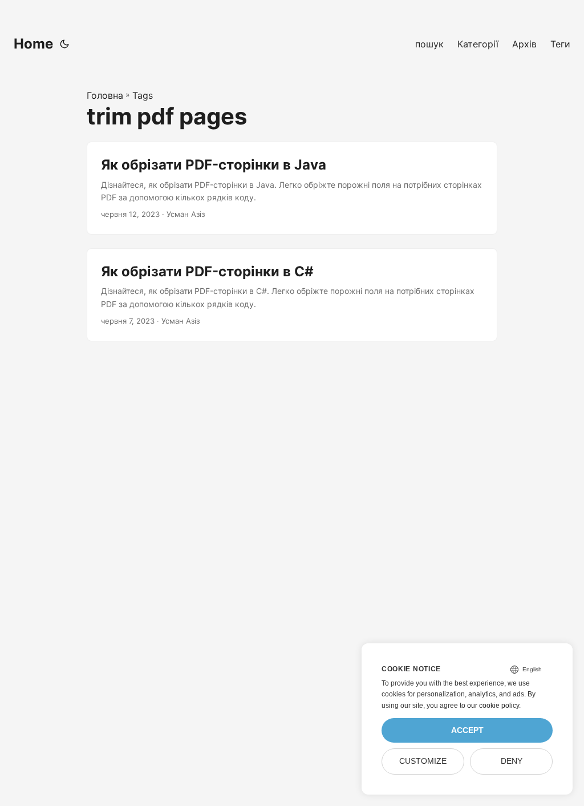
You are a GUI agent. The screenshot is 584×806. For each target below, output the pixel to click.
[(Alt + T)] (64, 44)
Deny (511, 761)
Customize (423, 761)
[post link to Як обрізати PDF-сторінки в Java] (292, 188)
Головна (105, 95)
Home (33, 43)
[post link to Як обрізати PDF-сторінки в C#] (292, 295)
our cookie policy (493, 706)
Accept (467, 730)
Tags (142, 95)
